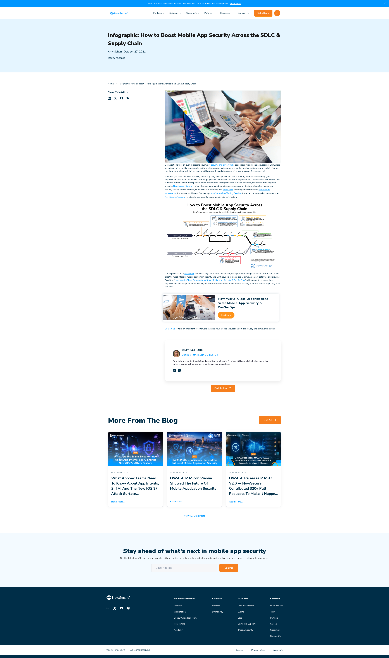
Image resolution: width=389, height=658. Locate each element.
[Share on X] (115, 98)
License (240, 650)
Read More (226, 315)
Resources (225, 13)
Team (272, 611)
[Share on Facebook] (121, 98)
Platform (178, 605)
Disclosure (278, 650)
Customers (191, 13)
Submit (229, 568)
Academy (178, 629)
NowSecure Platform (183, 186)
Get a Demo (263, 13)
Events (241, 611)
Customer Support (246, 623)
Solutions (174, 13)
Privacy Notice (258, 650)
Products (157, 13)
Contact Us (275, 636)
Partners (208, 13)
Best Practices (116, 58)
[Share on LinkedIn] (109, 98)
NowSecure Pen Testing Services (226, 193)
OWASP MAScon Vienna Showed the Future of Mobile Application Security (193, 483)
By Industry (217, 611)
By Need (216, 605)
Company (242, 13)
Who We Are (276, 605)
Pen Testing (179, 623)
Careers (273, 623)
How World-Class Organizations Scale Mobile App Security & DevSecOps (210, 280)
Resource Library (246, 605)
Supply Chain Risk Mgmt (185, 617)
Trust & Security (245, 629)
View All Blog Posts (194, 515)
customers (189, 273)
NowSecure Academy (175, 197)
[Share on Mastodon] (127, 98)
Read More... (118, 501)
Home (111, 83)
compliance (228, 189)
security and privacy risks (222, 164)
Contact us (170, 328)
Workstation (180, 611)
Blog (240, 617)
